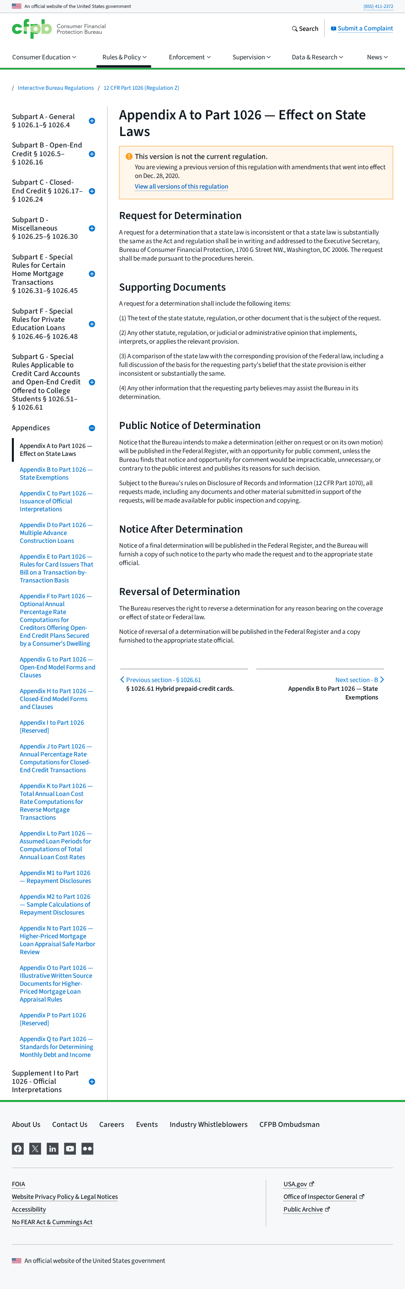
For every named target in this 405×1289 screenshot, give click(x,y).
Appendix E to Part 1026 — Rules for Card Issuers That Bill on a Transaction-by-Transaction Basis (56, 568)
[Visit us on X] (35, 1147)
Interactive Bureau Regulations (56, 88)
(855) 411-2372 (378, 6)
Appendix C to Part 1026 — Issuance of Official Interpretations (56, 501)
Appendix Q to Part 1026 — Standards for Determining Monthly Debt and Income (56, 1047)
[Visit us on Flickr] (87, 1147)
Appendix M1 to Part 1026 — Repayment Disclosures (55, 876)
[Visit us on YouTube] (70, 1147)
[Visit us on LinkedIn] (53, 1147)
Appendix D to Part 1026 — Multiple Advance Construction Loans (56, 533)
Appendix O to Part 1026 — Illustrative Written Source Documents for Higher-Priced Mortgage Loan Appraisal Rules (56, 983)
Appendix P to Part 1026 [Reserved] (53, 1019)
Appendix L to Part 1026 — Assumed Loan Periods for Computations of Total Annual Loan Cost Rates (56, 845)
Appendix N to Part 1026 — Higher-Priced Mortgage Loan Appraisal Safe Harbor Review (57, 940)
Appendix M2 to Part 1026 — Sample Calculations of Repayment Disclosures (55, 904)
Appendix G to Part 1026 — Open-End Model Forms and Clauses (57, 667)
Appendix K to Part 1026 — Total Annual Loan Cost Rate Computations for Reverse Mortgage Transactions (56, 801)
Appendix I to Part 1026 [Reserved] (52, 726)
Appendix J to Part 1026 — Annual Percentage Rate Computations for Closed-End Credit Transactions (56, 758)
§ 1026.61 (163, 680)
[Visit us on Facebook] (18, 1147)
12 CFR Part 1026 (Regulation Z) (142, 88)
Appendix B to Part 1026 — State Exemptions (56, 473)
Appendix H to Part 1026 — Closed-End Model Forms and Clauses (56, 699)
